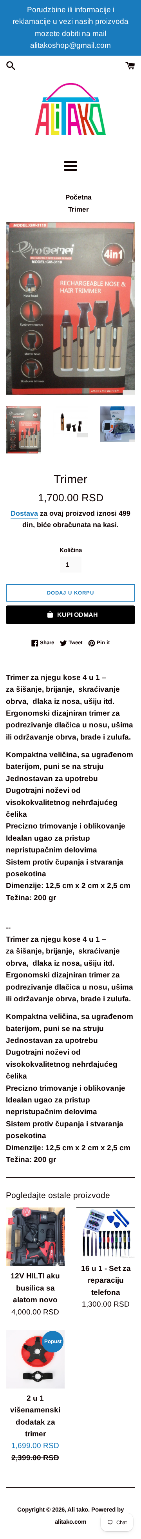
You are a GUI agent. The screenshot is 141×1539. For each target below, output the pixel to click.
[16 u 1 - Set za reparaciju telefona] (105, 1233)
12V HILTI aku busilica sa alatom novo (35, 1288)
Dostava (24, 513)
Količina (71, 550)
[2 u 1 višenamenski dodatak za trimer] (35, 1359)
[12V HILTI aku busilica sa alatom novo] (35, 1236)
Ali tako (77, 1509)
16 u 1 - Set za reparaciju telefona (106, 1280)
